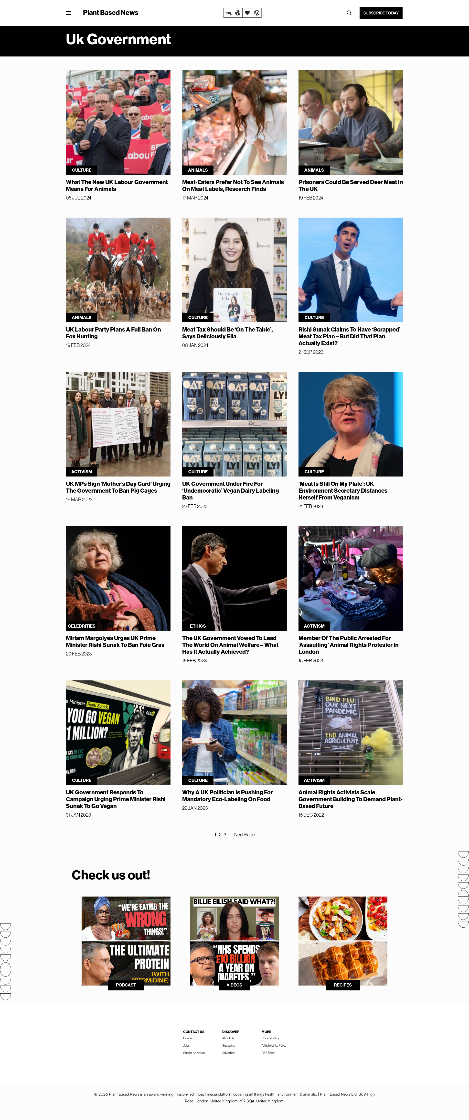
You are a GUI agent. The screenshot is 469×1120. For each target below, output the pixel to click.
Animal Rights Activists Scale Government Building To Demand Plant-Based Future (350, 799)
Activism (81, 472)
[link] (242, 13)
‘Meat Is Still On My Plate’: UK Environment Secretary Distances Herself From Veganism (342, 490)
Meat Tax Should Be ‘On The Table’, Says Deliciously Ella (227, 333)
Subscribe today (381, 13)
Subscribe (228, 1045)
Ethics (198, 626)
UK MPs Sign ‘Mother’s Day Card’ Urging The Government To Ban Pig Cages (118, 487)
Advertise (228, 1053)
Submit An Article (194, 1053)
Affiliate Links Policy (274, 1045)
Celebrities (82, 626)
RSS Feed (268, 1053)
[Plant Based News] (68, 13)
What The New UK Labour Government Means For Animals (117, 185)
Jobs (186, 1045)
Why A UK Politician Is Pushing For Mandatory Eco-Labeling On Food (227, 796)
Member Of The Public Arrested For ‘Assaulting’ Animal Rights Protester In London (348, 645)
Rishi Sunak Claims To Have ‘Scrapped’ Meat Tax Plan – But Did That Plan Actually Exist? (349, 336)
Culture (81, 170)
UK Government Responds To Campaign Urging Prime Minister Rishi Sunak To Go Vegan (116, 799)
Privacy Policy (270, 1038)
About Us (228, 1038)
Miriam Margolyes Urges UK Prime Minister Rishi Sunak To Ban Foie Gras (115, 641)
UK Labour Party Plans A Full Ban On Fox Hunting (113, 333)
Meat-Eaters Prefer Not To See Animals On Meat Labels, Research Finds (233, 185)
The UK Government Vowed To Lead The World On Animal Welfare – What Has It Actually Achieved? (230, 645)
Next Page (244, 834)
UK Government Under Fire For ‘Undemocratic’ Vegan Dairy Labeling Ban (230, 490)
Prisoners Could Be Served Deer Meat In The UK (350, 185)
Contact (188, 1038)
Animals (198, 170)
